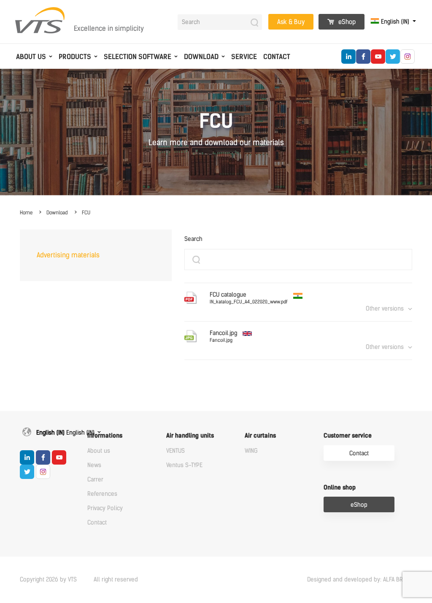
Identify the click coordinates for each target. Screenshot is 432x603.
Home (26, 213)
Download (201, 57)
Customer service (348, 435)
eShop (346, 22)
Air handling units (190, 435)
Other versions (385, 308)
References (102, 494)
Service (244, 57)
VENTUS (175, 450)
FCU (86, 213)
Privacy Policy (105, 508)
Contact (276, 57)
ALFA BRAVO (397, 579)
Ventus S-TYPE (184, 465)
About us (31, 57)
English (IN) (395, 21)
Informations (104, 435)
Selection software (137, 57)
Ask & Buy (291, 22)
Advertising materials (68, 255)
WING (251, 450)
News (94, 465)
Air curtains (260, 435)
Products (75, 57)
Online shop (340, 487)
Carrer (95, 479)
